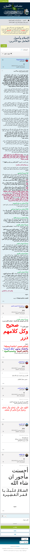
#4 (2, 399)
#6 (2, 465)
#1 (2, 70)
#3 (2, 373)
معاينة (15, 530)
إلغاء (15, 534)
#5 (2, 435)
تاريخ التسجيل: (21, 65)
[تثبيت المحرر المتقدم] (5, 516)
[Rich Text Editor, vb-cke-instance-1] (15, 520)
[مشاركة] (3, 67)
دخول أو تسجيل (5, 1)
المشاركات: (22, 67)
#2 (2, 317)
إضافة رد (15, 527)
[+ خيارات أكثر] (3, 301)
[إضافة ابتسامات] (2, 516)
